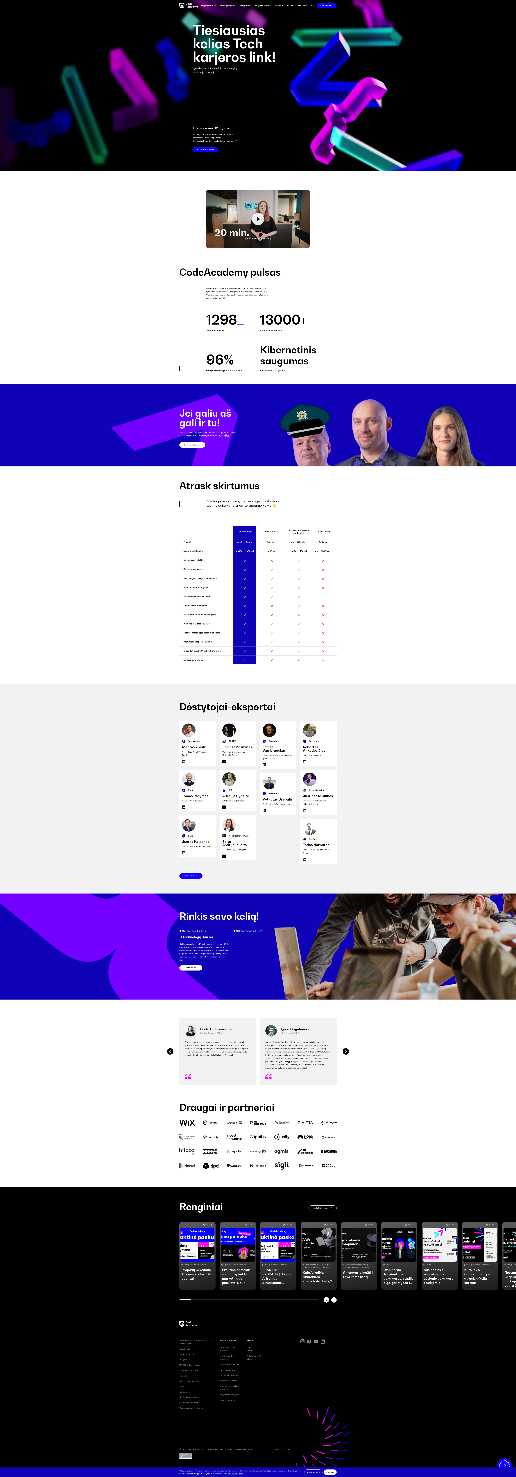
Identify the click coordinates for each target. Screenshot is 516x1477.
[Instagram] (302, 1341)
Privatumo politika (282, 1449)
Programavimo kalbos (189, 1370)
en (312, 5)
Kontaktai (303, 5)
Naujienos (183, 1375)
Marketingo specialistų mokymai (230, 1387)
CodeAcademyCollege (189, 1402)
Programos (245, 5)
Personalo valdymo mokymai (228, 1349)
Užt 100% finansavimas (189, 1365)
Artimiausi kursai (205, 150)
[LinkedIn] (323, 1341)
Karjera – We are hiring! (189, 1381)
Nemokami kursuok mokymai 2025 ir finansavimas (196, 1342)
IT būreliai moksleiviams (190, 1397)
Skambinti (327, 6)
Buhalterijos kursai (228, 1380)
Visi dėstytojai (191, 876)
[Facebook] (309, 1341)
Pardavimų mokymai (229, 1375)
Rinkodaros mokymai (229, 1364)
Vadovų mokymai (227, 5)
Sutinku (330, 1472)
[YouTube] (316, 1341)
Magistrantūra (208, 5)
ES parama (184, 1392)
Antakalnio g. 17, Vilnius (254, 1357)
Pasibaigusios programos (191, 1408)
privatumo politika (236, 1473)
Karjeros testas (263, 5)
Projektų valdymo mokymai (228, 1357)
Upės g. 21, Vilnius (251, 1349)
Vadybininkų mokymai (229, 1394)
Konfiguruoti (313, 1472)
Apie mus (278, 5)
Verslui (290, 5)
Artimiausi (191, 968)
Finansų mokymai (228, 1370)
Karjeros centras (187, 1354)
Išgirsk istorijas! (192, 445)
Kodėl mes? (184, 1349)
